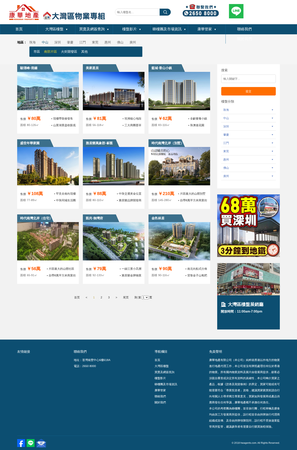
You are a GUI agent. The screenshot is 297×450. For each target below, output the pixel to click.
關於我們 (244, 39)
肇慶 (70, 42)
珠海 (32, 42)
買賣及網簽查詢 (94, 29)
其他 (84, 51)
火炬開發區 (69, 51)
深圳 (57, 42)
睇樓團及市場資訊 (169, 29)
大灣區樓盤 (56, 29)
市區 (37, 51)
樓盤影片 (131, 29)
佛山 (120, 42)
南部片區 (50, 51)
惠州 (107, 42)
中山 (45, 42)
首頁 (19, 29)
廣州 (133, 42)
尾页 (126, 297)
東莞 (95, 42)
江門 (82, 42)
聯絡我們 (244, 29)
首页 (77, 297)
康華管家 (206, 29)
